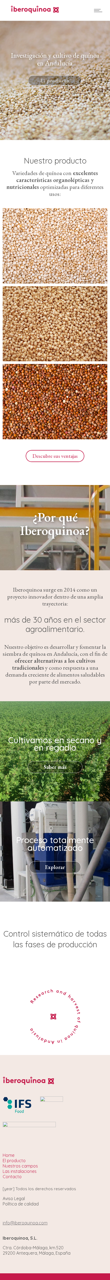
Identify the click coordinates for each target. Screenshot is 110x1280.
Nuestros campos (20, 1166)
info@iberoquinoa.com (25, 1222)
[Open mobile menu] (99, 10)
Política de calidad (21, 1204)
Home (8, 1155)
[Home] (35, 11)
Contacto (12, 1176)
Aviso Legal (14, 1198)
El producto (14, 1160)
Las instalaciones (55, 80)
